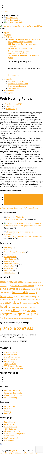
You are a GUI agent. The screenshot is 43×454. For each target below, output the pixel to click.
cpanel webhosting (32, 282)
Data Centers (9, 436)
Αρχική (7, 32)
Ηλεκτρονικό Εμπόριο (17, 86)
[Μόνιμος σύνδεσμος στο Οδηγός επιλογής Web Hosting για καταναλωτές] (23, 234)
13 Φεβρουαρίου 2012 (13, 104)
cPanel (24, 282)
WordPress (5, 310)
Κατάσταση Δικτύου (12, 438)
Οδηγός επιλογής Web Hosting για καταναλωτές (23, 236)
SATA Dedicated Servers (13, 368)
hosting (33, 292)
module (2, 299)
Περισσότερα (13, 75)
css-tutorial (17, 285)
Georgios (10, 106)
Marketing (8, 247)
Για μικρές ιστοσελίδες (24, 39)
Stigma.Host (15, 450)
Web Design (9, 261)
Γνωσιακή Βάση (10, 426)
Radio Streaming (10, 359)
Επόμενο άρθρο (31, 208)
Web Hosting (11, 109)
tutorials (10, 302)
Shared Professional (12, 357)
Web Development (11, 263)
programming (16, 299)
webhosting (14, 307)
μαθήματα (19, 314)
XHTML (15, 310)
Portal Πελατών (10, 422)
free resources (6, 292)
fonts (33, 289)
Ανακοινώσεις (9, 424)
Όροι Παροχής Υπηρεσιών (14, 433)
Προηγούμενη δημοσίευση (11, 208)
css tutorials (28, 285)
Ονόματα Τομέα (10, 352)
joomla (38, 296)
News (6, 250)
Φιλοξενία (8, 37)
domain (39, 285)
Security (7, 254)
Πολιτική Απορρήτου (31, 453)
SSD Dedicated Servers (13, 366)
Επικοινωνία (9, 90)
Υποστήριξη (18, 22)
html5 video (17, 297)
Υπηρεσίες (8, 79)
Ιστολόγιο (8, 408)
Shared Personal (10, 354)
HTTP (33, 297)
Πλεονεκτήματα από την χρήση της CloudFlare (22, 225)
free (37, 288)
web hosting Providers (23, 307)
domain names (7, 288)
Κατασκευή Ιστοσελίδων (18, 84)
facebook (28, 289)
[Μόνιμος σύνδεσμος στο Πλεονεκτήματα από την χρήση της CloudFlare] (23, 223)
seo (22, 299)
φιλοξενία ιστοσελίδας (12, 318)
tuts (19, 302)
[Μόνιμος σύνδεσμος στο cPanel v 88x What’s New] (14, 217)
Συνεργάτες (8, 413)
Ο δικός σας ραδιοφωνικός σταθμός (20, 52)
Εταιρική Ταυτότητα (16, 81)
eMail (15, 18)
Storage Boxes (10, 364)
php (10, 299)
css (9, 285)
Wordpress (8, 270)
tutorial (2, 303)
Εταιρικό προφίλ (10, 406)
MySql (6, 299)
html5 (10, 296)
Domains (7, 35)
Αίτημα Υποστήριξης (12, 431)
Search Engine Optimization (15, 252)
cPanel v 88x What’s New (13, 219)
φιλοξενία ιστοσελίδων (25, 318)
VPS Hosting (9, 361)
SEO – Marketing (15, 88)
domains (20, 288)
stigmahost (36, 299)
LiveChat (16, 20)
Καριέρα (7, 411)
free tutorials (20, 292)
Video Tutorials (10, 259)
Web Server (33, 307)
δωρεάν (22, 310)
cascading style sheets (11, 281)
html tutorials (26, 296)
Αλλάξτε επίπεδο (20, 42)
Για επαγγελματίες (20, 48)
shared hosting (27, 299)
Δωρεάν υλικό (9, 273)
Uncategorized (10, 257)
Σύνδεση (4, 11)
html (3, 296)
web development (28, 303)
